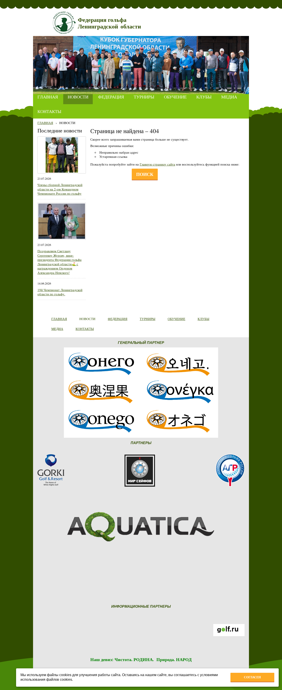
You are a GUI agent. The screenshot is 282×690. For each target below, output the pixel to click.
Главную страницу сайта (157, 164)
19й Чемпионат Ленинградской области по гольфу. (59, 292)
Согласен (252, 677)
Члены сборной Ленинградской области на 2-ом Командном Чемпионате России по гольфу (59, 189)
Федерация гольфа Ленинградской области (109, 23)
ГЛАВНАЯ (45, 123)
